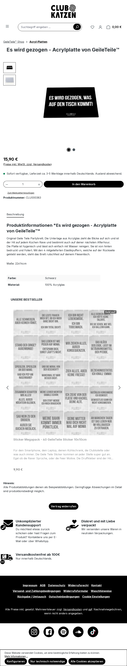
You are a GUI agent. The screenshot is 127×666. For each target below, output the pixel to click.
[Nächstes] (119, 387)
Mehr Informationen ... (16, 656)
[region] (63, 107)
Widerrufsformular (75, 591)
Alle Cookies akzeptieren (87, 661)
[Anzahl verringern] (6, 184)
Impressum (30, 585)
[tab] (15, 214)
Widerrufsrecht (78, 585)
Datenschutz (56, 585)
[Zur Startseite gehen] (63, 11)
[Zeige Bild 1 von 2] (68, 149)
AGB (42, 585)
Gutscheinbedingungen (64, 596)
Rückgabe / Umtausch (31, 596)
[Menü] (7, 26)
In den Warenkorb (83, 184)
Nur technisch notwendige (47, 661)
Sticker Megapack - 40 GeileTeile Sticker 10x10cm (50, 439)
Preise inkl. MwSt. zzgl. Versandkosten (27, 164)
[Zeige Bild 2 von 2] (74, 149)
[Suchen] (77, 27)
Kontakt (96, 585)
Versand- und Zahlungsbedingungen (37, 591)
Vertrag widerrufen (63, 506)
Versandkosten (72, 609)
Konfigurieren (16, 661)
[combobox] (50, 27)
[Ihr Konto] (100, 27)
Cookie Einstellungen (96, 596)
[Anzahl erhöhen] (39, 184)
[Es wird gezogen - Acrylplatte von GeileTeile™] (71, 103)
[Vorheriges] (7, 387)
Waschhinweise (101, 591)
